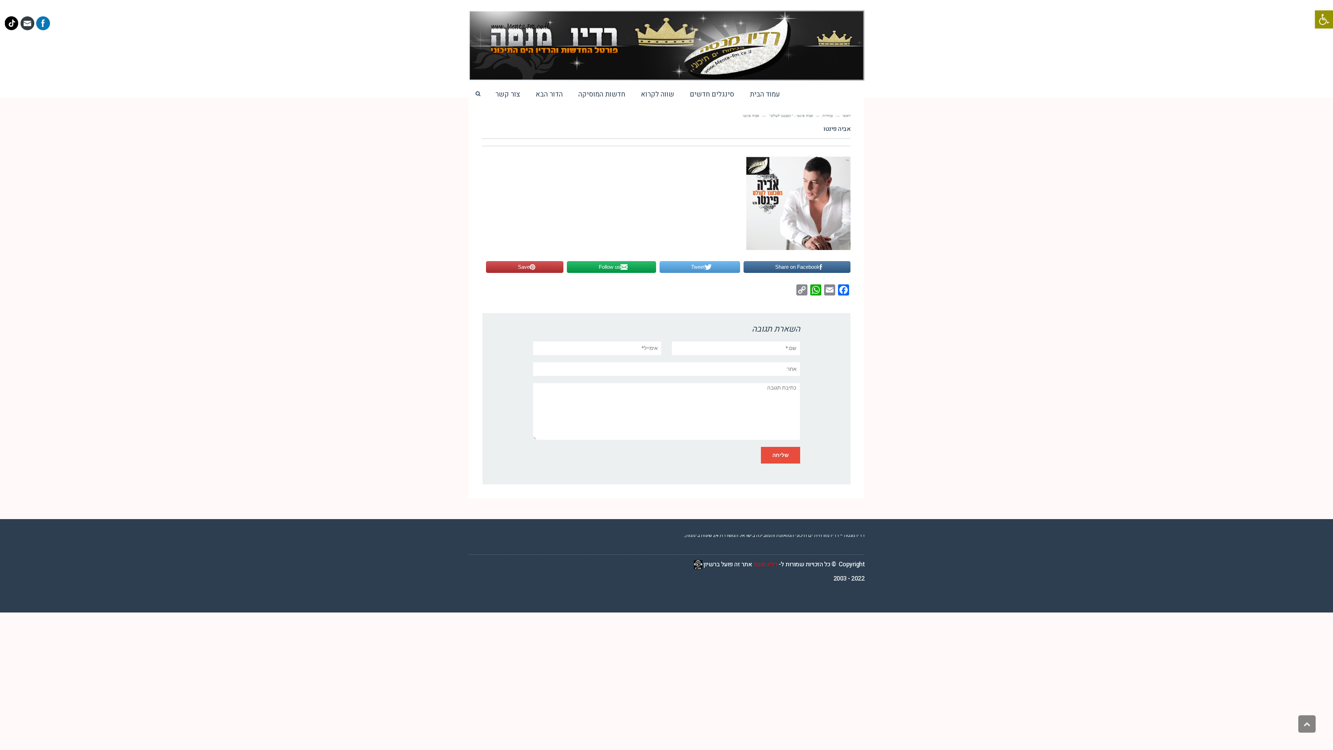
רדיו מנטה (765, 564)
